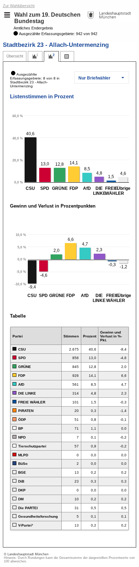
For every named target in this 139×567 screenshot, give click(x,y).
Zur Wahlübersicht (19, 6)
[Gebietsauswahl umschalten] (7, 15)
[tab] (14, 56)
